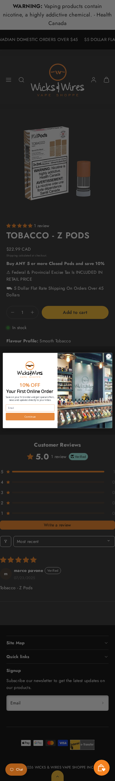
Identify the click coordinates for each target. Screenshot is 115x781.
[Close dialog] (108, 356)
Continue (30, 416)
